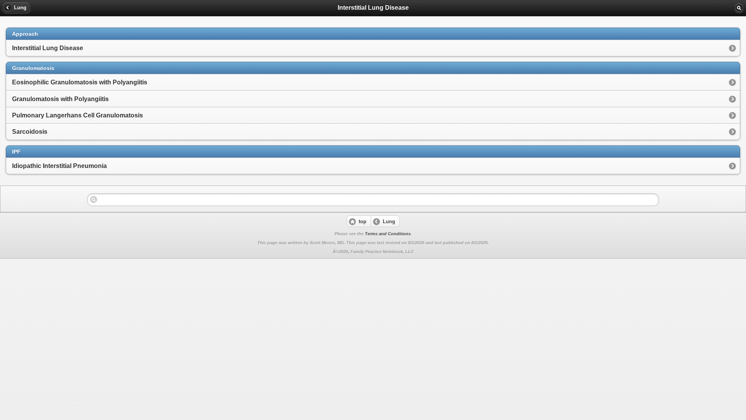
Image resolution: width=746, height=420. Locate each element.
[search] (739, 8)
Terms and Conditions (388, 233)
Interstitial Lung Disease (47, 48)
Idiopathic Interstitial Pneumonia (59, 166)
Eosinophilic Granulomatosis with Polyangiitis (79, 82)
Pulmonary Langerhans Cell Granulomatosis (77, 115)
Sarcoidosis (29, 131)
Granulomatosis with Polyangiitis (60, 99)
